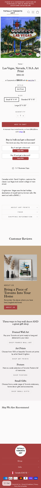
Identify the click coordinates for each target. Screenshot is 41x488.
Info (20, 467)
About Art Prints (20, 207)
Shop (20, 461)
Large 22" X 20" (20, 105)
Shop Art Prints (20, 359)
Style (21, 85)
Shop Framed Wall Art (20, 342)
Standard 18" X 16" (28, 99)
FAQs (20, 212)
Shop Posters (20, 375)
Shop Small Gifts (21, 391)
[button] (20, 80)
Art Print (20, 89)
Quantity (20, 112)
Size (20, 95)
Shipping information (20, 217)
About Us (10, 307)
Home (20, 64)
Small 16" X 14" (11, 99)
